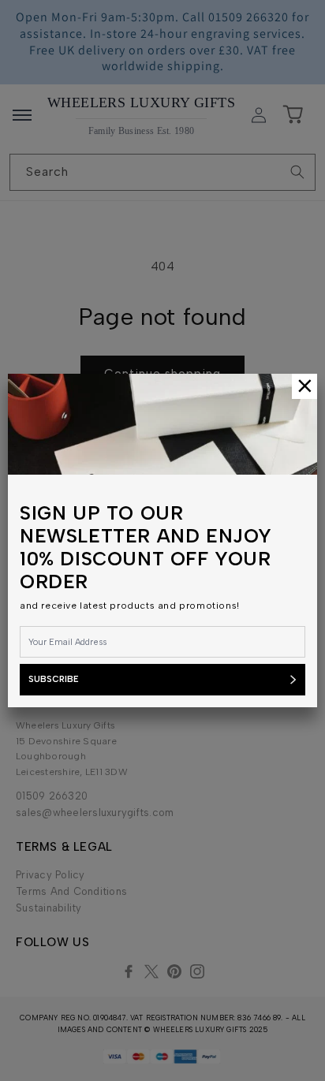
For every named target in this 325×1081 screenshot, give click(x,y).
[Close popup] (304, 386)
